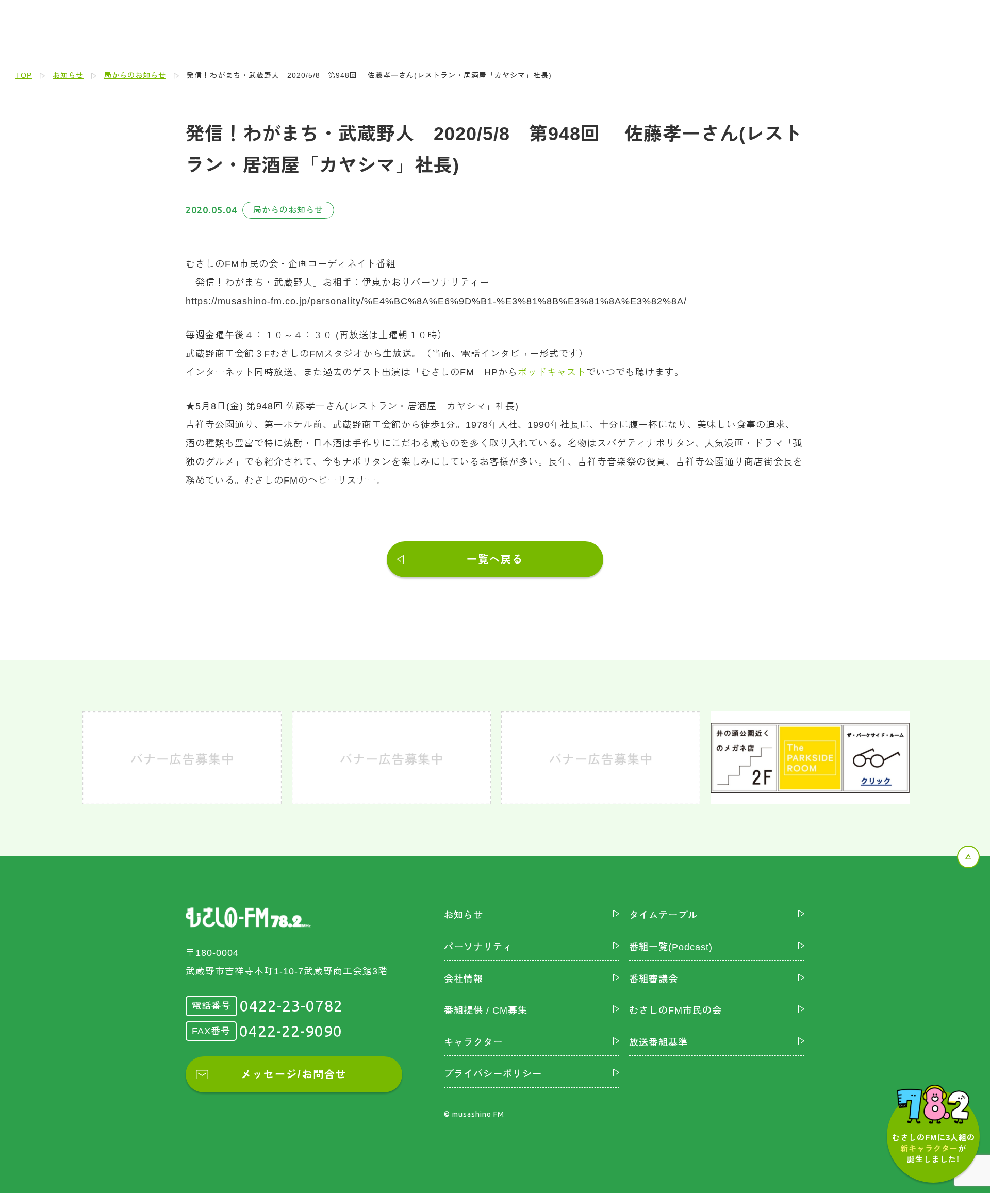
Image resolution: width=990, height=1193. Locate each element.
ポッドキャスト (552, 372)
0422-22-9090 (290, 1031)
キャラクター (473, 1042)
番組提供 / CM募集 (485, 1010)
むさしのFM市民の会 (675, 1010)
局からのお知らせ (135, 75)
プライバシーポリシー (493, 1074)
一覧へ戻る (495, 559)
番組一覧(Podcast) (671, 947)
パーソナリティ (478, 947)
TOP (23, 75)
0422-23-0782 (291, 1006)
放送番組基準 (658, 1042)
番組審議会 (653, 979)
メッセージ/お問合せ (294, 1074)
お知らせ (68, 75)
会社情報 (463, 979)
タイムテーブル (663, 915)
